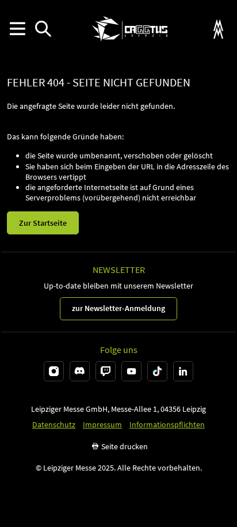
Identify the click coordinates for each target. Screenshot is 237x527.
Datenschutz (53, 425)
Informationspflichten (167, 425)
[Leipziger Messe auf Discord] (80, 371)
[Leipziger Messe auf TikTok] (157, 371)
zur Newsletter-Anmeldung (118, 308)
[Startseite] (129, 29)
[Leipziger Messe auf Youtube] (131, 371)
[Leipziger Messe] (218, 29)
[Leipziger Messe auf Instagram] (54, 371)
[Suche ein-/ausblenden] (43, 29)
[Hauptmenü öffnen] (17, 29)
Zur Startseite (43, 223)
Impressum (102, 425)
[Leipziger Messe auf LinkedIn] (183, 371)
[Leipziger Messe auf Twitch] (105, 371)
